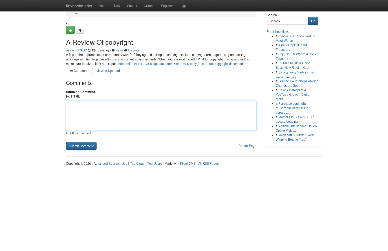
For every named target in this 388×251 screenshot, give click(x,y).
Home (103, 5)
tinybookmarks (79, 6)
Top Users (154, 163)
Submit (132, 5)
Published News (278, 31)
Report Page (247, 145)
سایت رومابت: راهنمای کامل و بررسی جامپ (296, 74)
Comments (81, 70)
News (119, 50)
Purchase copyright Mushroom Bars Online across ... (292, 108)
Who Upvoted (110, 70)
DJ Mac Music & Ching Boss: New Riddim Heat (293, 65)
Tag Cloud (137, 163)
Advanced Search (106, 163)
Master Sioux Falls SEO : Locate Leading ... (295, 119)
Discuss (133, 50)
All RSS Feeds (208, 163)
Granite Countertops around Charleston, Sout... (297, 83)
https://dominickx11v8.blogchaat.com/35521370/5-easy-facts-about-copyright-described (180, 63)
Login (183, 5)
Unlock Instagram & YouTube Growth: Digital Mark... (293, 94)
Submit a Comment (80, 91)
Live (124, 163)
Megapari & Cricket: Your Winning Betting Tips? (295, 137)
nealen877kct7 (76, 50)
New (117, 5)
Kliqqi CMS (188, 163)
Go (313, 21)
